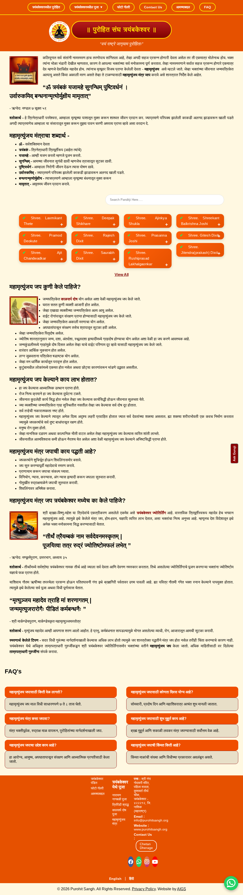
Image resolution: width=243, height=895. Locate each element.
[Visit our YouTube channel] (155, 861)
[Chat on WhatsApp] (139, 861)
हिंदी (131, 879)
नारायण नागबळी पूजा (119, 797)
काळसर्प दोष (69, 299)
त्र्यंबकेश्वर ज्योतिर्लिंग (151, 513)
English (115, 879)
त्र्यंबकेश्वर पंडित (97, 781)
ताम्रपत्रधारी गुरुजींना (24, 652)
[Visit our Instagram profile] (147, 861)
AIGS (181, 889)
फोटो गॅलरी (123, 7)
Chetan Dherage (146, 846)
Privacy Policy (144, 889)
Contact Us (153, 7)
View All (122, 275)
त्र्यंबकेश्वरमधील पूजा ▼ (88, 7)
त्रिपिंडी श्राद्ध (120, 804)
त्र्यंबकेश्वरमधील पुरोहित (46, 7)
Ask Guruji (234, 453)
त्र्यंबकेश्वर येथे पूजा (120, 784)
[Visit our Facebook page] (131, 861)
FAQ (207, 7)
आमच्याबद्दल (183, 7)
